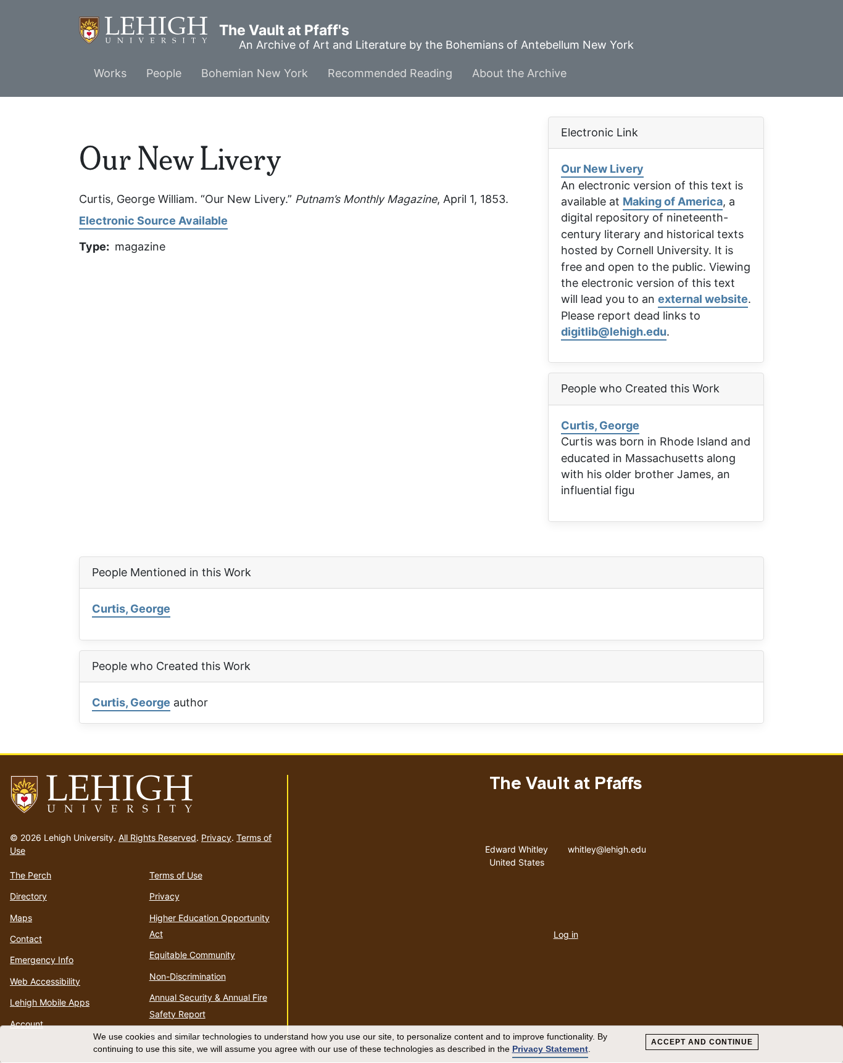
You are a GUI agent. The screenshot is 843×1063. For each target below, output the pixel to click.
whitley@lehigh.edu (607, 846)
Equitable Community (192, 955)
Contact (26, 939)
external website (703, 299)
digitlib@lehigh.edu (614, 331)
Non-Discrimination (187, 976)
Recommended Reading (390, 73)
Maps (21, 918)
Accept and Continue (702, 1042)
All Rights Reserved (157, 837)
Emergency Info (41, 960)
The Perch (30, 875)
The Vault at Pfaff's (149, 30)
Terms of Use (175, 875)
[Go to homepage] (143, 794)
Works (110, 73)
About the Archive (519, 73)
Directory (28, 896)
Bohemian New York (254, 73)
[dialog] (421, 1044)
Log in (566, 934)
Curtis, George (600, 425)
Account (26, 1024)
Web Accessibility (45, 981)
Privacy (216, 837)
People (163, 73)
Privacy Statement (550, 1049)
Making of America (673, 201)
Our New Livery (602, 168)
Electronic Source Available (153, 220)
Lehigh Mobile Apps (49, 1002)
